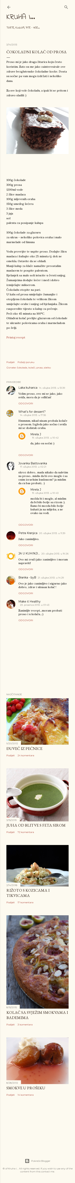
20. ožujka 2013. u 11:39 (52, 533)
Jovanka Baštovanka (32, 463)
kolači (31, 367)
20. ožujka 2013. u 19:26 (54, 553)
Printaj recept (15, 337)
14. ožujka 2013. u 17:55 (33, 414)
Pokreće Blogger (40, 1160)
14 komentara (26, 1094)
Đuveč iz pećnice (24, 748)
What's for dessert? (32, 411)
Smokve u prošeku (25, 1087)
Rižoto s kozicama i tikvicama (28, 893)
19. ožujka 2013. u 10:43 (45, 492)
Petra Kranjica (27, 533)
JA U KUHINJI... (29, 553)
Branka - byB (27, 577)
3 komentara (25, 1024)
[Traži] (66, 6)
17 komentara (25, 902)
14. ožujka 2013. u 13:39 (52, 387)
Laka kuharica (27, 387)
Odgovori (25, 403)
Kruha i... (20, 17)
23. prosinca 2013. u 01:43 (34, 604)
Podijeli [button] (10, 362)
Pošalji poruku (26, 362)
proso (39, 367)
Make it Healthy (29, 601)
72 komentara (26, 832)
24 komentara (26, 755)
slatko (47, 367)
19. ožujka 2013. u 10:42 (45, 437)
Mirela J (35, 434)
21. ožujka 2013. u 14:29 (51, 577)
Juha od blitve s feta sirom (36, 825)
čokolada (22, 367)
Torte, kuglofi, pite (18, 28)
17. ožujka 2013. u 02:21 (33, 466)
